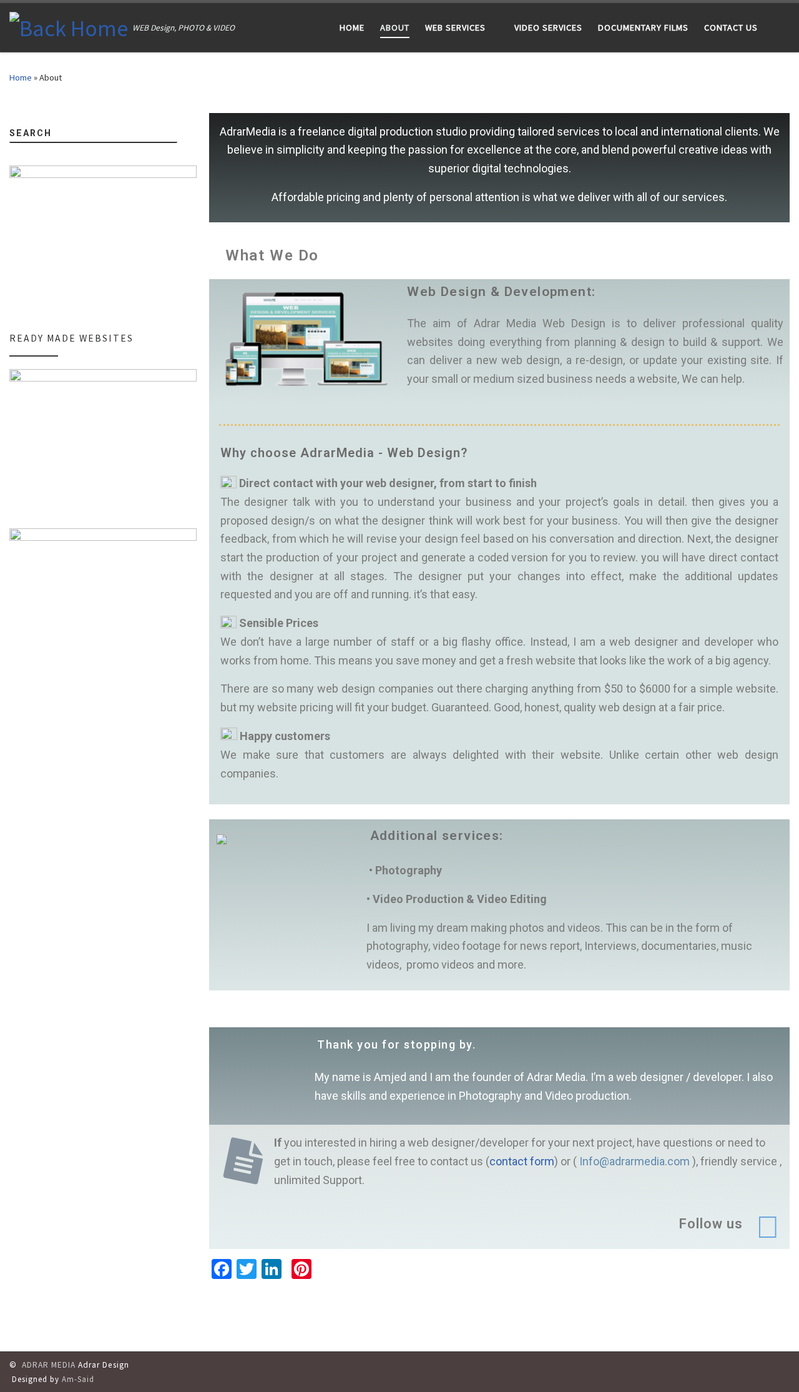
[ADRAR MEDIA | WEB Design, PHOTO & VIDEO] (68, 26)
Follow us (711, 1224)
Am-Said (78, 1379)
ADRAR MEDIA (49, 1365)
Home (20, 77)
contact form (521, 1161)
